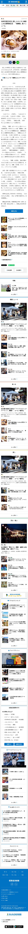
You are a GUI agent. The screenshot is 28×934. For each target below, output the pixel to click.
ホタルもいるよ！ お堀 (11, 735)
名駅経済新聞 (12, 2)
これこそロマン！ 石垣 (11, 722)
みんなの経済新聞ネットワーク (14, 915)
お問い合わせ (5, 896)
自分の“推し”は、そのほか (11, 740)
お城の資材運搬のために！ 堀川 (13, 729)
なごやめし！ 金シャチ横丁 (12, 737)
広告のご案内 (5, 898)
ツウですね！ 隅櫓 (9, 724)
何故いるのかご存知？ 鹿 (11, 732)
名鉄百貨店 (4, 28)
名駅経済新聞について (6, 890)
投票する (9, 744)
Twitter (16, 884)
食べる (7, 5)
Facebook (12, 884)
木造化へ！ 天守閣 (9, 714)
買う (18, 5)
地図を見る (14, 211)
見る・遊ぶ (13, 5)
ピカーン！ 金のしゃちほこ (11, 717)
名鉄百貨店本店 (6, 259)
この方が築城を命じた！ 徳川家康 (14, 727)
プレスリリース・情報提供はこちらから (10, 892)
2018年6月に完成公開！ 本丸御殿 (14, 719)
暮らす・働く (22, 5)
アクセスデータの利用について (8, 894)
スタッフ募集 (5, 900)
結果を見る (19, 744)
